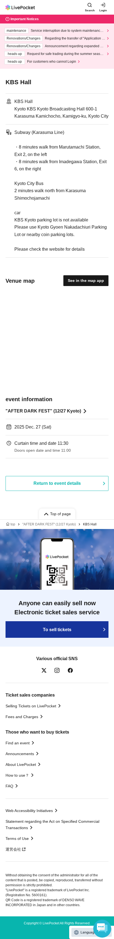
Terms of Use (17, 838)
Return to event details (57, 483)
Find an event (18, 743)
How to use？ (17, 775)
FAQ (9, 786)
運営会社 (13, 849)
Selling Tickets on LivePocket (31, 706)
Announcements (20, 754)
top (13, 524)
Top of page (60, 514)
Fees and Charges (22, 717)
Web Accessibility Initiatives (29, 810)
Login (103, 10)
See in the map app (86, 280)
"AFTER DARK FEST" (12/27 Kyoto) (43, 411)
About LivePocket (21, 764)
